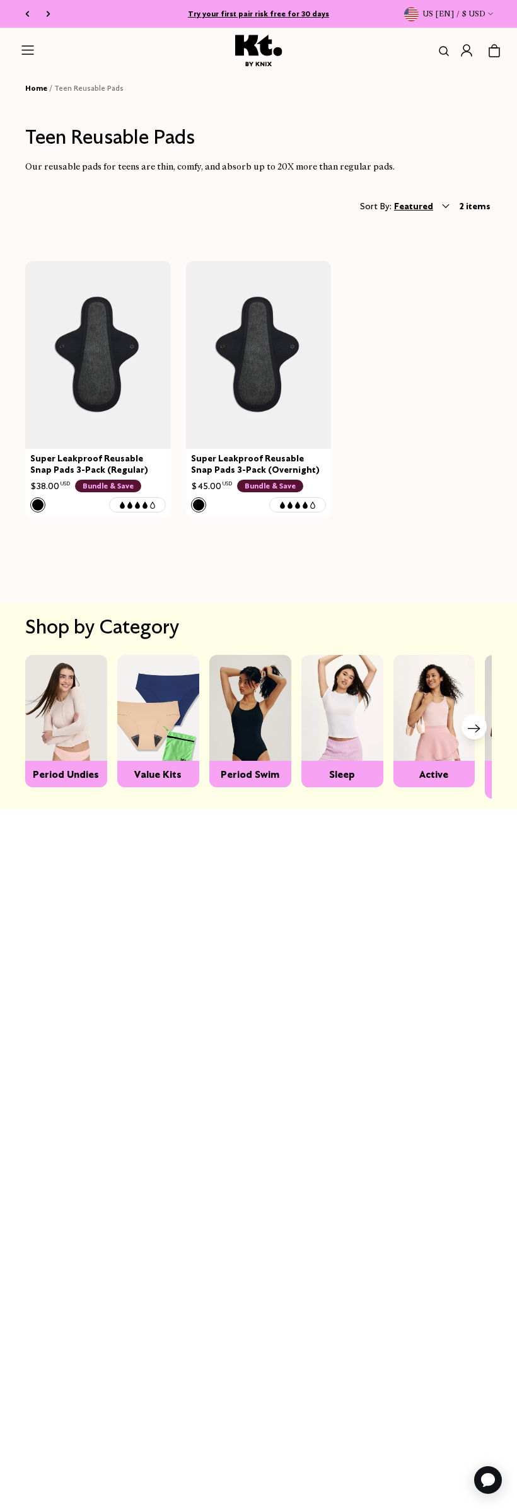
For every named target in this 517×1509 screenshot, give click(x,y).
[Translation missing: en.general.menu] (27, 50)
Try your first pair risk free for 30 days (258, 13)
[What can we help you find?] (441, 51)
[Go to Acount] (466, 50)
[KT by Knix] (258, 50)
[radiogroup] (37, 504)
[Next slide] (474, 726)
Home (36, 88)
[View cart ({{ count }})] (494, 51)
